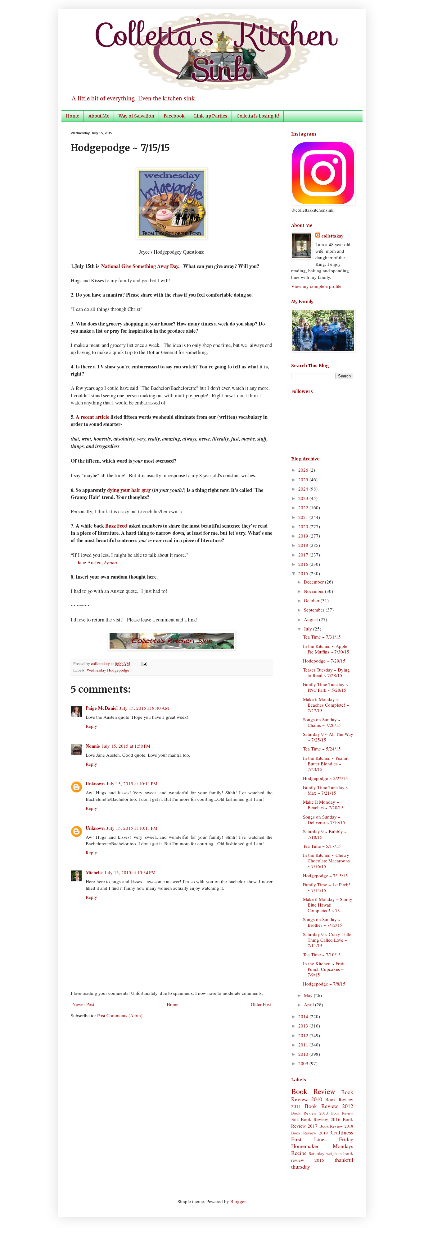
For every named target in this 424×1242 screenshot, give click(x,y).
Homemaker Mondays (322, 1146)
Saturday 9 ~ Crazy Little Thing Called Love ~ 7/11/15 (327, 940)
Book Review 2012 (329, 1106)
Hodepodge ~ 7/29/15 (324, 661)
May (309, 995)
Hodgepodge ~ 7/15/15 (325, 875)
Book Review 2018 (336, 1126)
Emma (110, 562)
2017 (303, 555)
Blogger (238, 1201)
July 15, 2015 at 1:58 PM (126, 746)
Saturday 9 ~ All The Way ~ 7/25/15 (328, 737)
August (311, 619)
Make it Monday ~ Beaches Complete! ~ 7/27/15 (326, 704)
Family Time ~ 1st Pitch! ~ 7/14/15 (326, 887)
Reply (91, 726)
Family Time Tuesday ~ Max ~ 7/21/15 (325, 790)
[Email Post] (143, 663)
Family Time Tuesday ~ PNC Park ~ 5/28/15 (325, 687)
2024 (303, 489)
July (308, 629)
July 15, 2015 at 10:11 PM (131, 783)
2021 (303, 517)
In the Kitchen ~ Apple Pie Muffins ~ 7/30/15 (326, 649)
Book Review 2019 (309, 1133)
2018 (303, 545)
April (309, 1004)
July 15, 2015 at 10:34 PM (130, 872)
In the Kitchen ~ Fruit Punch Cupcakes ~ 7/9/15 (324, 969)
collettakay (101, 663)
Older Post (261, 1004)
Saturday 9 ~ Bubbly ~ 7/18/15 (325, 834)
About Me (98, 116)
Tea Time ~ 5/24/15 (322, 749)
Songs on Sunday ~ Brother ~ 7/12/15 (322, 922)
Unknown (95, 783)
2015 (303, 573)
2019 (303, 536)
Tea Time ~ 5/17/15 (322, 846)
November (314, 591)
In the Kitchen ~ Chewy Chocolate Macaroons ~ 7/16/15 (326, 860)
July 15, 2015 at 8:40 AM (144, 708)
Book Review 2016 (321, 1119)
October (312, 600)
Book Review (313, 1091)
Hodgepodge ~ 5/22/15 (325, 778)
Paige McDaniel (102, 707)
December (314, 582)
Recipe (299, 1153)
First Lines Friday (322, 1139)
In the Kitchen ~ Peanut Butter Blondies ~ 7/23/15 (326, 763)
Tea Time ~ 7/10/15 (322, 954)
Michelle (94, 872)
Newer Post (83, 1004)
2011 (303, 1044)
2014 (303, 1016)
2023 (303, 498)
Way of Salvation (136, 116)
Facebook (174, 116)
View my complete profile (316, 286)
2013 (303, 1026)
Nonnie (93, 745)
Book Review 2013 (309, 1113)
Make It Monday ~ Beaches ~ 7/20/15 (323, 804)
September (315, 610)
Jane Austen (89, 562)
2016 (303, 564)
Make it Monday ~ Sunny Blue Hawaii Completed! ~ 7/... (327, 904)
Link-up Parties (210, 116)
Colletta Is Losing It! (258, 116)
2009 (303, 1063)
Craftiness (342, 1132)
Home (72, 116)
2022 (303, 507)
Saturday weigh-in (325, 1153)
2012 (303, 1035)
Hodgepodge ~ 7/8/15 (324, 984)
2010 (303, 1054)
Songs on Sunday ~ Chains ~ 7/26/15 (322, 722)
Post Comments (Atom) (119, 1015)
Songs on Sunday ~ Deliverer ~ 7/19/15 (324, 819)
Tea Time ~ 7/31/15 (322, 637)
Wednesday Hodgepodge (108, 670)
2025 (303, 479)
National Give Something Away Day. (141, 266)
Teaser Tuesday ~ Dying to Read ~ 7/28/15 (326, 672)
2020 (303, 526)
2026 (303, 470)
